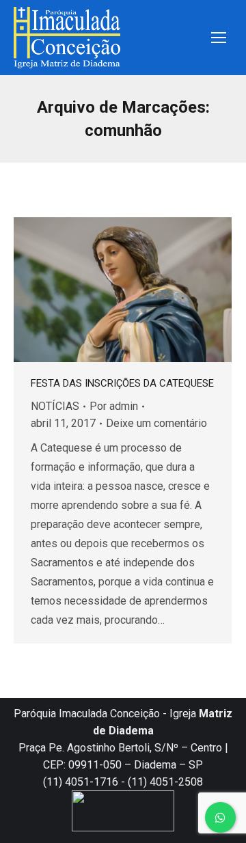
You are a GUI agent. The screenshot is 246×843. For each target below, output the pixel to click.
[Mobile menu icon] (218, 37)
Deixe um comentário (156, 423)
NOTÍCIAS (55, 406)
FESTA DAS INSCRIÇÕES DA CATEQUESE (122, 383)
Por (114, 406)
